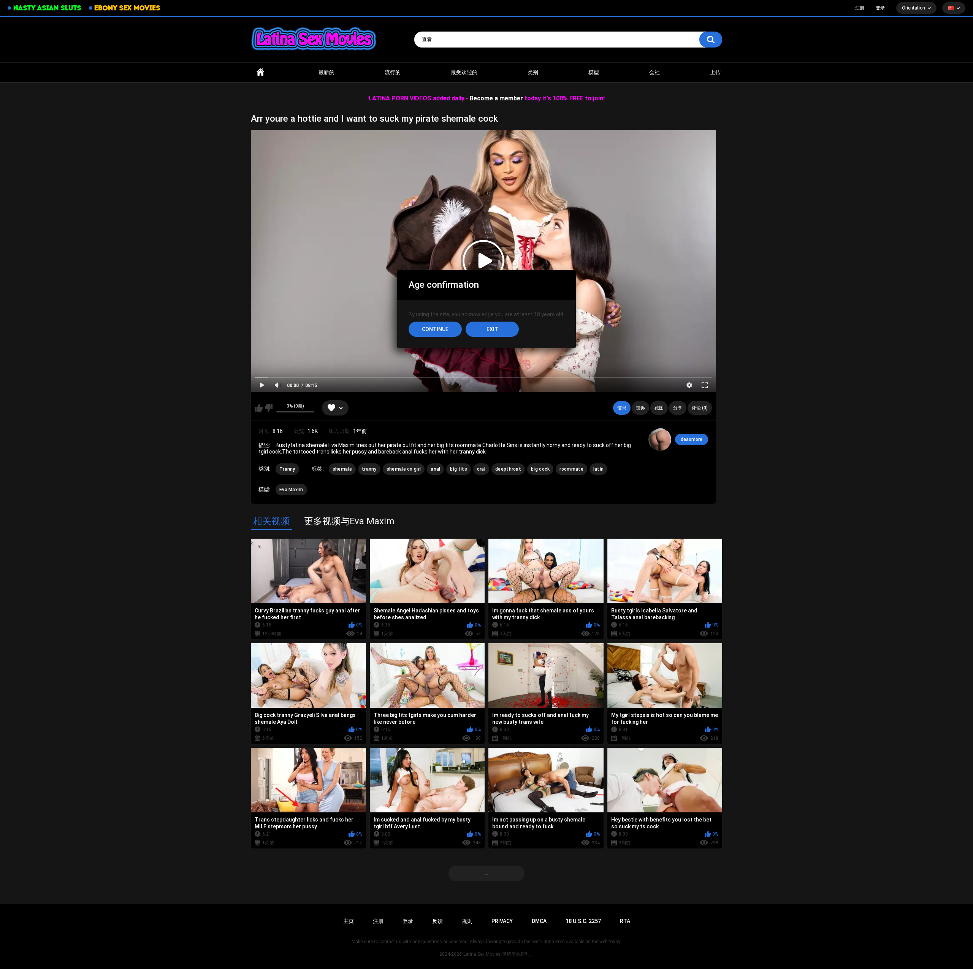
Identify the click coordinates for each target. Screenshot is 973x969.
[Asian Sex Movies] (44, 8)
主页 (348, 921)
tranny (369, 469)
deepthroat (508, 469)
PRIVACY (502, 921)
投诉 (640, 408)
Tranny (287, 469)
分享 (677, 408)
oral (481, 469)
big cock (540, 469)
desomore (691, 439)
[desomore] (659, 439)
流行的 (393, 72)
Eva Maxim (291, 489)
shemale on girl (404, 469)
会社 (654, 72)
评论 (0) (700, 408)
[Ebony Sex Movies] (124, 8)
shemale (342, 469)
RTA (625, 921)
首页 (260, 72)
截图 (659, 408)
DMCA (539, 921)
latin (598, 469)
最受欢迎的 (464, 72)
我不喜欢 (269, 408)
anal (435, 469)
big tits (458, 469)
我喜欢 (259, 408)
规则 (467, 921)
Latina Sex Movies (482, 954)
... (486, 873)
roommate (571, 469)
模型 (593, 72)
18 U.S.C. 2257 (583, 921)
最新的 (326, 72)
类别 (533, 72)
